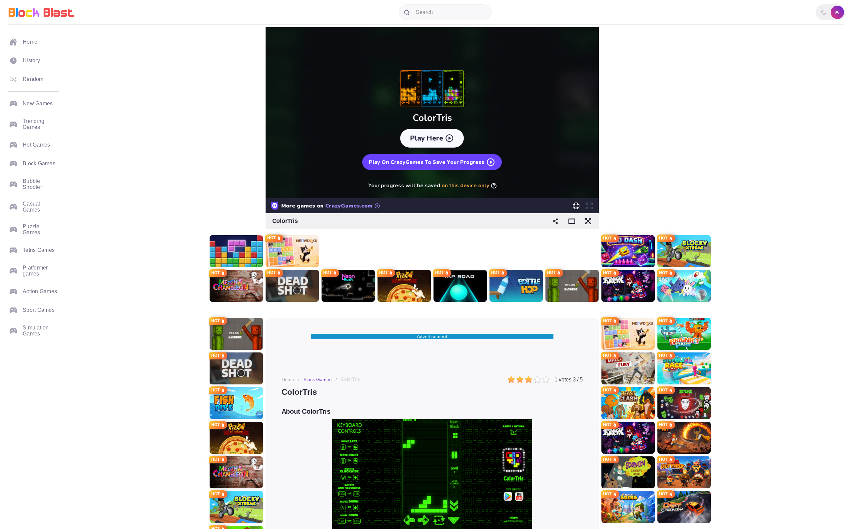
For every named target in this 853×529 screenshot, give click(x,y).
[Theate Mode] (571, 221)
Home (288, 379)
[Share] (555, 221)
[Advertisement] (236, 130)
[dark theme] (823, 12)
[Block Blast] (41, 12)
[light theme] (837, 12)
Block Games (318, 379)
